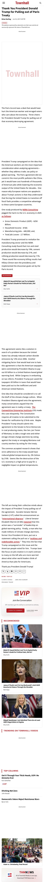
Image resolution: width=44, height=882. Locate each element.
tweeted (27, 522)
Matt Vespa (6, 690)
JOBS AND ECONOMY (21, 580)
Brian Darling (6, 19)
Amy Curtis (6, 655)
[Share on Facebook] (11, 571)
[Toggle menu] (4, 3)
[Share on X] (3, 571)
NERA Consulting (30, 209)
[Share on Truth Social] (7, 571)
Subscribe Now (32, 610)
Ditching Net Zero (9, 790)
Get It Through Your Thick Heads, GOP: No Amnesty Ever (20, 776)
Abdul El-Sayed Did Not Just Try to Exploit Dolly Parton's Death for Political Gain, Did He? (20, 651)
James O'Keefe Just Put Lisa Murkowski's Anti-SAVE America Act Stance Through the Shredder (21, 686)
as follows (6, 216)
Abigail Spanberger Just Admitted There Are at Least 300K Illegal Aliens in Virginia (21, 721)
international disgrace (12, 518)
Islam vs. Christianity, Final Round (15, 864)
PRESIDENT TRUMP (7, 582)
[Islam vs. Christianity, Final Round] (22, 850)
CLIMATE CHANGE (7, 580)
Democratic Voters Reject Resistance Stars (20, 799)
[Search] (40, 3)
